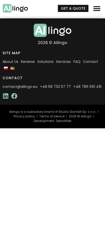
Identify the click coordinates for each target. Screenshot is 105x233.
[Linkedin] (6, 96)
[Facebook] (14, 96)
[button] (96, 8)
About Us (10, 61)
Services (63, 61)
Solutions (45, 61)
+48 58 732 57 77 (55, 86)
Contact (90, 61)
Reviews (28, 61)
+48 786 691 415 (87, 86)
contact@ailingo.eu (20, 86)
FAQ (77, 61)
